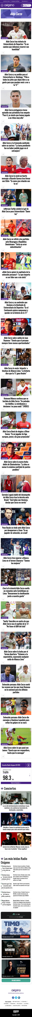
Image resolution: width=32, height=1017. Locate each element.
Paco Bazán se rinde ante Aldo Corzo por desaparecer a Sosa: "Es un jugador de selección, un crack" (16, 530)
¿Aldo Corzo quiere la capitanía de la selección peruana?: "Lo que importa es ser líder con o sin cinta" (16, 275)
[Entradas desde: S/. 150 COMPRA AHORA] (16, 968)
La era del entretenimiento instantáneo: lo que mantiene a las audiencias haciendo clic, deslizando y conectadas (16, 808)
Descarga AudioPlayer (15, 1)
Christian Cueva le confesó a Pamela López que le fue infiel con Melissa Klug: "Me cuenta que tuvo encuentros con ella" (22, 868)
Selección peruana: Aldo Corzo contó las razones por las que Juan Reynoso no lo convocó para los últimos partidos (16, 688)
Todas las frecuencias (15, 783)
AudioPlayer (16, 1005)
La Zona (26, 1003)
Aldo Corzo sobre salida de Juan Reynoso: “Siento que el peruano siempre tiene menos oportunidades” (16, 340)
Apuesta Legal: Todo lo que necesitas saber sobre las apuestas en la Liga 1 (21, 884)
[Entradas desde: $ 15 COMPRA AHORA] (16, 949)
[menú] (2, 5)
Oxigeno (6, 1003)
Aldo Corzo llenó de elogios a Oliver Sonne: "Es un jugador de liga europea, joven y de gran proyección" (16, 434)
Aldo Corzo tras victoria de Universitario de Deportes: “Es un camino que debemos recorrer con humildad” (16, 45)
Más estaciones (24, 1)
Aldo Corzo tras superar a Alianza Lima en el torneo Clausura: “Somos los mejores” (16, 560)
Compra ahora (24, 936)
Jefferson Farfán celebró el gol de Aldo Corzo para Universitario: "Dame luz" (16, 211)
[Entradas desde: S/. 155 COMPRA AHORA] (16, 929)
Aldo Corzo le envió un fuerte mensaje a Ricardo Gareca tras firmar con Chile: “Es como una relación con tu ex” (16, 180)
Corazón (12, 1003)
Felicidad (19, 1003)
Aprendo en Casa (6, 1)
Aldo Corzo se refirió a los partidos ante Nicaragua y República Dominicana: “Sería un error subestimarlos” (16, 243)
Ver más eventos (16, 980)
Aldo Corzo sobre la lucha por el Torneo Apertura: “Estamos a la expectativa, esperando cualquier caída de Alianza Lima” (16, 655)
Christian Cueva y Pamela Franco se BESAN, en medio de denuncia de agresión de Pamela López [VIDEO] (21, 893)
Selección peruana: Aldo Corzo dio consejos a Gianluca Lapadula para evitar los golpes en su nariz (16, 720)
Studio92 (23, 1001)
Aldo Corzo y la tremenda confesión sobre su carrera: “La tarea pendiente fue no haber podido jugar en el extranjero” (16, 147)
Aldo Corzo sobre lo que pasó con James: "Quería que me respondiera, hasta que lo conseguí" (16, 750)
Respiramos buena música (16, 993)
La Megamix (8, 1005)
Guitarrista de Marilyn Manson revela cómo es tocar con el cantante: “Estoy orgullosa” (16, 848)
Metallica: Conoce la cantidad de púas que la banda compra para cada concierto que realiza (16, 828)
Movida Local (4, 38)
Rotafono (24, 1005)
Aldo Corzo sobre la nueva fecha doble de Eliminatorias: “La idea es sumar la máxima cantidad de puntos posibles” (16, 465)
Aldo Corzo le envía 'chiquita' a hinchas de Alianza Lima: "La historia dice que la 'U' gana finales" (16, 371)
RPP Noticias (16, 1001)
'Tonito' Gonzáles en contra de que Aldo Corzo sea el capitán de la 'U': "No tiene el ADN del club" (16, 624)
